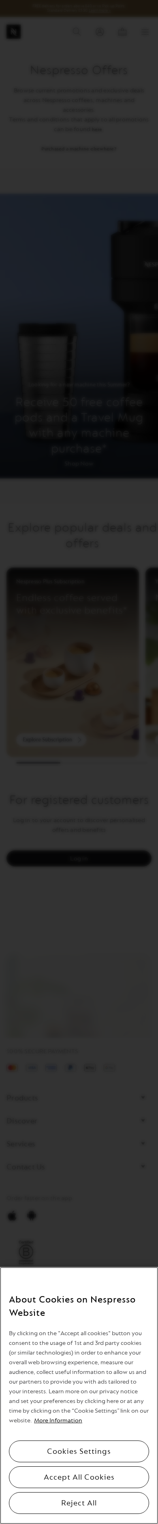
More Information (58, 1420)
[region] (79, 1395)
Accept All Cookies (79, 1477)
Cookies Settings (79, 1451)
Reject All (79, 1503)
